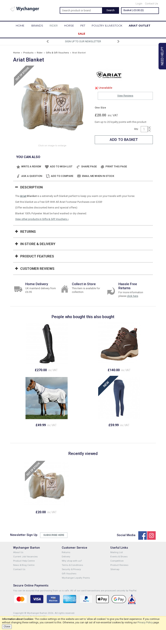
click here (132, 295)
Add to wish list (61, 166)
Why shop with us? (72, 560)
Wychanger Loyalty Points (76, 577)
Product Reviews (119, 565)
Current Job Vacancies (25, 556)
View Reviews (125, 95)
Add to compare (62, 175)
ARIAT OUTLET (139, 25)
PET (82, 25)
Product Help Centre (24, 560)
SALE (81, 33)
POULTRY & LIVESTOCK (107, 25)
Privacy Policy (145, 622)
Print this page (116, 166)
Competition (117, 560)
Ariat (23, 196)
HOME (20, 25)
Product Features (37, 256)
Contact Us (151, 3)
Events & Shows (119, 556)
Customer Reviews (37, 269)
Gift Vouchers (69, 573)
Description (31, 187)
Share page (89, 166)
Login (139, 3)
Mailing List (116, 552)
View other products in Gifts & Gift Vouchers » (42, 219)
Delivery (66, 556)
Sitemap (114, 569)
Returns (28, 231)
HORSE (69, 25)
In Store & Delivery (37, 244)
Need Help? (162, 56)
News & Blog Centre (23, 565)
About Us (18, 552)
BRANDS (37, 25)
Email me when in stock (98, 175)
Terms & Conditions (72, 565)
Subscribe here (53, 535)
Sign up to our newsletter (83, 41)
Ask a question (31, 175)
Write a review (31, 166)
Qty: (136, 128)
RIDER (54, 25)
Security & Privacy (71, 569)
